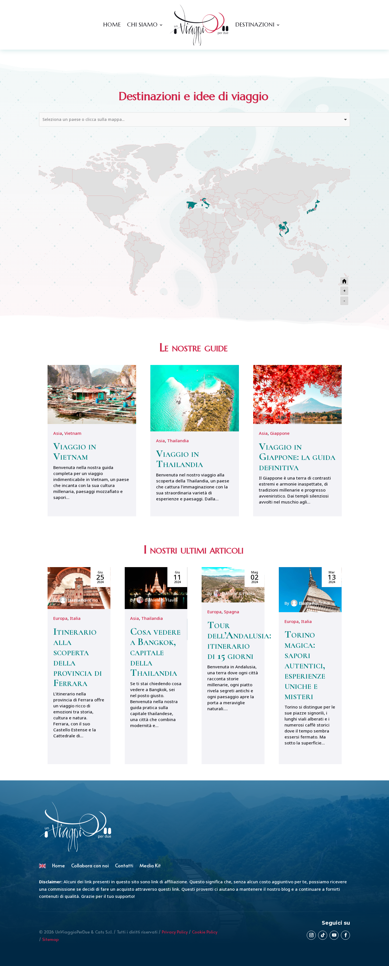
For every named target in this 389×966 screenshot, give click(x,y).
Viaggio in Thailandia (179, 458)
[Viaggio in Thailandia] (194, 398)
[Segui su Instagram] (311, 935)
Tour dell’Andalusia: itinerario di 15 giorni (239, 640)
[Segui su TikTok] (322, 935)
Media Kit (150, 866)
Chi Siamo (142, 24)
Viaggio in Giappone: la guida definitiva (297, 456)
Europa (60, 618)
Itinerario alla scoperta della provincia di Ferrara (77, 657)
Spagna (231, 611)
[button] (343, 666)
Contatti (124, 866)
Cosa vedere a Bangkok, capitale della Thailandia (155, 652)
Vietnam (72, 433)
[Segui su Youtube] (334, 935)
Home (112, 24)
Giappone (280, 433)
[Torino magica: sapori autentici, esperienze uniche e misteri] (310, 589)
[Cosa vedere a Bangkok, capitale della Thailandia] (155, 588)
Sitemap (50, 939)
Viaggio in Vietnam (74, 451)
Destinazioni (255, 24)
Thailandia (178, 440)
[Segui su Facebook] (345, 935)
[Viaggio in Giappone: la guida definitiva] (297, 394)
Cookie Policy (204, 932)
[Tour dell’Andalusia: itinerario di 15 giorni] (233, 584)
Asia (57, 433)
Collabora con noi (90, 866)
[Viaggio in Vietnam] (92, 394)
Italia (75, 618)
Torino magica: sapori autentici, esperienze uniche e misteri (304, 665)
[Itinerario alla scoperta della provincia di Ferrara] (79, 588)
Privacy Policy (175, 932)
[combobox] (194, 119)
